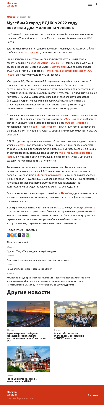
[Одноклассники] (12, 235)
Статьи (57, 330)
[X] (19, 235)
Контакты (92, 395)
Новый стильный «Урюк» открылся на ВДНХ (29, 269)
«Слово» (69, 122)
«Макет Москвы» (57, 66)
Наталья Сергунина (29, 52)
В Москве (11, 17)
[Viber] (23, 235)
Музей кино (82, 122)
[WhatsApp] (27, 235)
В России (10, 330)
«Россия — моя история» (42, 126)
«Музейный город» (74, 119)
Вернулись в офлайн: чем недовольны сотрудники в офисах (38, 260)
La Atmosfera (65, 193)
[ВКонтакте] (8, 235)
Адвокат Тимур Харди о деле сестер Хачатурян (31, 251)
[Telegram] (15, 235)
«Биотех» (19, 145)
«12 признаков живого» (49, 175)
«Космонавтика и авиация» (45, 63)
